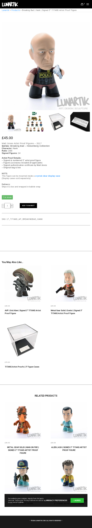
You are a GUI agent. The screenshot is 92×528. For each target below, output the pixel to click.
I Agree (77, 500)
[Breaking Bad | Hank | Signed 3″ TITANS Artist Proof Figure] (3, 232)
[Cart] (82, 4)
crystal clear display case (47, 176)
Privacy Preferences (56, 500)
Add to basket (28, 205)
